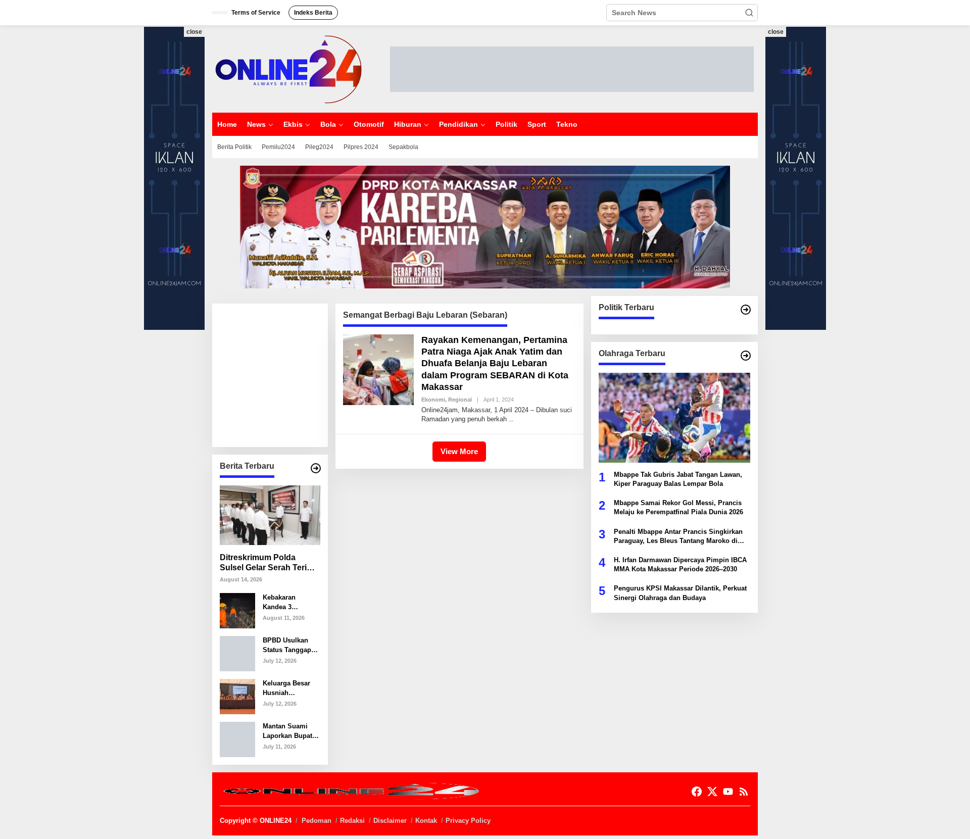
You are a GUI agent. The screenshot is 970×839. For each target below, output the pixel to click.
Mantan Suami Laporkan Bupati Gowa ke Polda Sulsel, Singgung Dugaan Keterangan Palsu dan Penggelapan (290, 731)
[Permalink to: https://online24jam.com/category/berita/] (316, 468)
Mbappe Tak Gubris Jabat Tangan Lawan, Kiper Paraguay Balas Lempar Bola (678, 479)
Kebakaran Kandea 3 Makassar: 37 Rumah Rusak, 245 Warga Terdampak (285, 602)
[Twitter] (712, 792)
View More (459, 451)
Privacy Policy (468, 820)
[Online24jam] (288, 68)
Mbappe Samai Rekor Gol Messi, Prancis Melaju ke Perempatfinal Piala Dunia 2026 (678, 507)
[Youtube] (728, 792)
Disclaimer (390, 820)
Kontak (426, 820)
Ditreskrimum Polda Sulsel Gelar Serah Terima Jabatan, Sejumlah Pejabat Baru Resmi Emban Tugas (269, 563)
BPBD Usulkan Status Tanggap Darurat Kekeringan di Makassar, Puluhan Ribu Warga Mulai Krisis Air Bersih (288, 645)
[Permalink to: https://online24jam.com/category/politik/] (746, 310)
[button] (749, 12)
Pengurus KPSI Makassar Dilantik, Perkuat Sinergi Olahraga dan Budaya (680, 592)
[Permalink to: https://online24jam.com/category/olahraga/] (746, 356)
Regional (460, 400)
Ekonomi (433, 400)
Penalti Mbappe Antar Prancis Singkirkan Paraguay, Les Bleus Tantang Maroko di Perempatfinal (678, 537)
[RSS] (743, 792)
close (194, 31)
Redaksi (352, 820)
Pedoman (316, 820)
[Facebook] (696, 792)
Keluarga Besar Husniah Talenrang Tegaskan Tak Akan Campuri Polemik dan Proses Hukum (286, 688)
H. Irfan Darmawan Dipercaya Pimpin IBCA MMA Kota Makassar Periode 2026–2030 (680, 564)
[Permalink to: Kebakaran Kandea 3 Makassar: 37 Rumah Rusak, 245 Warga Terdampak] (237, 610)
